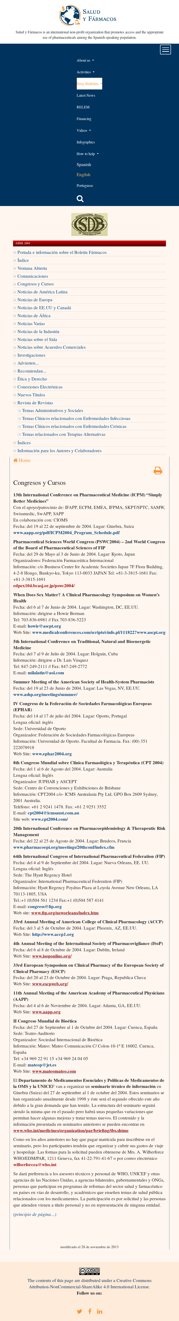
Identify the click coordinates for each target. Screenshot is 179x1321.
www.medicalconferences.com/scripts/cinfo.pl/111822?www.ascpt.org (98, 632)
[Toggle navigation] (165, 49)
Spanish (84, 164)
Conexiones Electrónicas (39, 387)
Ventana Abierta (32, 268)
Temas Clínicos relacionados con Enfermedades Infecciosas (76, 418)
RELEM (83, 106)
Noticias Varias (31, 323)
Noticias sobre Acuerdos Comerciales (51, 347)
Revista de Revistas (35, 402)
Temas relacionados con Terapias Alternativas (63, 434)
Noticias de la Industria (38, 331)
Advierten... (28, 363)
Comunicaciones (32, 276)
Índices (24, 442)
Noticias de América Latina (42, 292)
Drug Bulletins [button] (88, 83)
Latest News (86, 95)
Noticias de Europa (34, 299)
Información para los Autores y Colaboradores (59, 450)
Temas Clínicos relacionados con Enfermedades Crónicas (74, 426)
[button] (80, 198)
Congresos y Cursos (35, 284)
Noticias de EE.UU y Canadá (44, 307)
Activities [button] (84, 71)
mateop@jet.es (42, 1065)
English (83, 174)
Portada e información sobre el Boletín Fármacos (62, 252)
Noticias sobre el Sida (37, 339)
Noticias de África (34, 315)
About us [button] (84, 60)
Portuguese (85, 185)
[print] (158, 472)
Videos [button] (82, 130)
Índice (23, 260)
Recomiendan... (31, 371)
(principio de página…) (34, 1214)
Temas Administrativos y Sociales (52, 410)
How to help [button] (86, 153)
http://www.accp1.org (53, 934)
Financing (84, 118)
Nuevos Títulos (31, 395)
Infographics (86, 141)
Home (24, 460)
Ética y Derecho (32, 379)
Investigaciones (31, 355)
